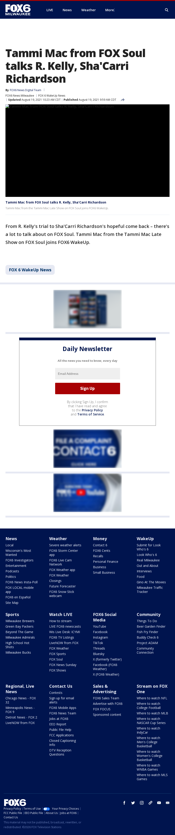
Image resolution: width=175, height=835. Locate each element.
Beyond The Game (19, 632)
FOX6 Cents (101, 550)
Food (140, 576)
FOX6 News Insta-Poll (21, 582)
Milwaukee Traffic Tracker (150, 589)
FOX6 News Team (62, 713)
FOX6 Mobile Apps (62, 708)
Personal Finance (105, 561)
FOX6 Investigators (19, 560)
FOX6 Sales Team (106, 698)
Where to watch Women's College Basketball (149, 755)
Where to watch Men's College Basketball (148, 742)
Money (100, 538)
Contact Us (60, 686)
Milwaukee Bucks (18, 652)
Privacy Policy (92, 410)
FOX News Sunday (62, 665)
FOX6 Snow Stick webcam (61, 593)
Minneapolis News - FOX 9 (20, 710)
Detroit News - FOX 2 (21, 717)
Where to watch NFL (152, 698)
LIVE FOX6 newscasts (65, 626)
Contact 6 (100, 545)
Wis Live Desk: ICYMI (64, 632)
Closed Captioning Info (62, 742)
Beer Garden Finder (151, 626)
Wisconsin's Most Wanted (18, 552)
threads (150, 802)
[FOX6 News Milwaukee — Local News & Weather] (20, 9)
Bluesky (98, 654)
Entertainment (15, 565)
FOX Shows (57, 670)
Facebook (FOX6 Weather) (105, 667)
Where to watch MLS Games (152, 777)
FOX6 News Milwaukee (19, 96)
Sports (12, 614)
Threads (99, 648)
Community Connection (145, 650)
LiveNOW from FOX (63, 643)
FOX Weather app (62, 570)
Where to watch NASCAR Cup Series (151, 720)
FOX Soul (56, 659)
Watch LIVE (60, 614)
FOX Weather (59, 575)
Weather (58, 538)
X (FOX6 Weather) (106, 674)
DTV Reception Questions (60, 752)
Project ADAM (147, 643)
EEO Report (57, 724)
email (167, 802)
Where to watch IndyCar (148, 730)
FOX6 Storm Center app (63, 552)
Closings (55, 581)
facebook (124, 802)
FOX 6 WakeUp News (51, 96)
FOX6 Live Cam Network (60, 562)
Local (9, 545)
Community (148, 614)
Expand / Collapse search (167, 10)
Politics (10, 576)
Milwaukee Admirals (20, 637)
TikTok (98, 643)
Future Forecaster (62, 586)
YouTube (99, 626)
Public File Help (60, 729)
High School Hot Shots (17, 645)
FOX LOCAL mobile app (19, 589)
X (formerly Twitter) (107, 659)
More (109, 10)
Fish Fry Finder (147, 632)
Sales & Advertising (104, 688)
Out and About (147, 565)
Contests (55, 692)
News (11, 538)
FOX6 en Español (18, 597)
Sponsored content (107, 714)
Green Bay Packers (19, 626)
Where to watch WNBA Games (148, 767)
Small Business (104, 572)
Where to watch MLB (152, 713)
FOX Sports (57, 654)
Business (99, 567)
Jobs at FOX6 (58, 718)
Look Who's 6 (147, 554)
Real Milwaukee (148, 560)
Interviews (144, 571)
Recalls (98, 556)
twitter (133, 802)
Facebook (100, 632)
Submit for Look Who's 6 (149, 547)
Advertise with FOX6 (108, 703)
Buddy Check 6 (148, 637)
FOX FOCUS (102, 709)
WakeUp (145, 538)
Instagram (100, 637)
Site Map (11, 602)
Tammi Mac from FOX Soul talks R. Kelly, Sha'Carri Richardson (55, 202)
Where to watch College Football (149, 705)
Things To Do (147, 621)
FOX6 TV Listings (61, 637)
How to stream (60, 621)
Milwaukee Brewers (19, 621)
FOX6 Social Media (104, 617)
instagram (141, 802)
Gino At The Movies (151, 582)
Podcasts (12, 571)
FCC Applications (61, 735)
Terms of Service (90, 414)
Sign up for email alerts (61, 700)
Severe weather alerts (65, 545)
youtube (159, 802)
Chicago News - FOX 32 (20, 700)
